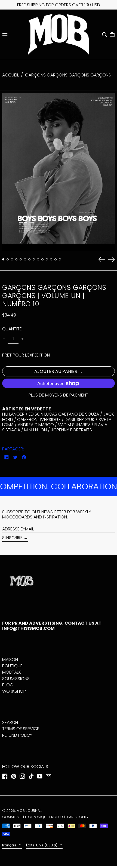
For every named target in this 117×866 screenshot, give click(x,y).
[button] (104, 34)
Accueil (10, 75)
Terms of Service (20, 729)
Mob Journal (29, 810)
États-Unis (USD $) (42, 845)
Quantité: (12, 329)
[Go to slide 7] (29, 259)
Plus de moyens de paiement (58, 395)
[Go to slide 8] (34, 259)
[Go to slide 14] (60, 259)
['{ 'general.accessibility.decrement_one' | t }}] (4, 339)
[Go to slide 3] (12, 259)
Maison (10, 659)
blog (7, 685)
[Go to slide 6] (25, 259)
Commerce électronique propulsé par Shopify (45, 817)
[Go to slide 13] (55, 259)
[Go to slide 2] (8, 259)
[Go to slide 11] (47, 259)
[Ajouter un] (22, 339)
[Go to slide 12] (51, 259)
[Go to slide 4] (16, 259)
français (9, 845)
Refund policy (17, 735)
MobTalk (11, 672)
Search (10, 722)
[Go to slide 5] (21, 259)
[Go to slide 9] (38, 259)
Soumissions (16, 678)
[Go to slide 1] (3, 259)
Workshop (14, 691)
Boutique (12, 666)
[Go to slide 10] (42, 259)
